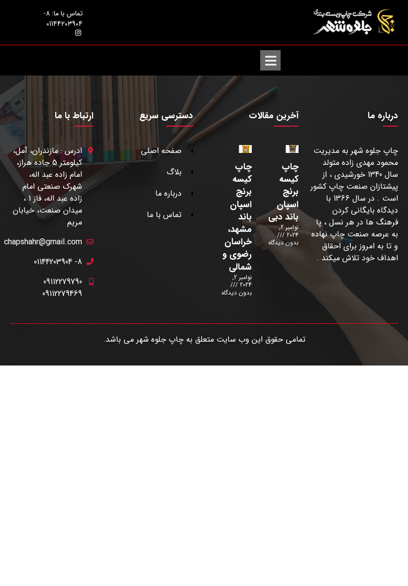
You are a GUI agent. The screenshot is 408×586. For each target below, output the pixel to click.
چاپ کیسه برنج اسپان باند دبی (283, 192)
